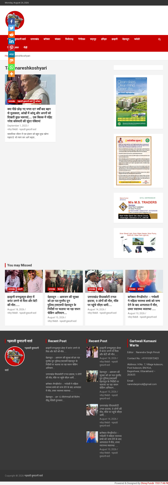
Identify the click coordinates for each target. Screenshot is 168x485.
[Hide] (9, 80)
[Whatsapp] (11, 67)
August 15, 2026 (56, 317)
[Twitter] (11, 28)
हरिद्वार (104, 39)
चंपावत (57, 39)
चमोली (137, 39)
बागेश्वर (47, 39)
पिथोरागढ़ (69, 39)
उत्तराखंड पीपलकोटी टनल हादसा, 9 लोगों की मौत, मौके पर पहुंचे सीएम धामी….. (103, 301)
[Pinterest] (11, 47)
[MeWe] (11, 54)
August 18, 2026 (15, 309)
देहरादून (125, 39)
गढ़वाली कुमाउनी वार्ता (25, 101)
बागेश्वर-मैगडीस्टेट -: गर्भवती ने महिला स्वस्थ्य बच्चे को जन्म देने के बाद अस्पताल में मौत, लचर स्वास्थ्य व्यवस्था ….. (144, 303)
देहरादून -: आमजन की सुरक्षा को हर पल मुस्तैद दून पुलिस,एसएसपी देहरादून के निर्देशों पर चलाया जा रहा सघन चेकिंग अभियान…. (64, 305)
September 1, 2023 (17, 125)
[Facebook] (11, 21)
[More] (11, 74)
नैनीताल (81, 39)
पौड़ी (25, 47)
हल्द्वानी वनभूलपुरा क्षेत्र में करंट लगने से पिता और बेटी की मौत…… (22, 301)
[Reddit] (11, 34)
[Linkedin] (11, 41)
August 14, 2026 (96, 309)
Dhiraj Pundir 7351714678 (154, 483)
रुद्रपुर (93, 39)
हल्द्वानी (114, 39)
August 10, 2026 (136, 313)
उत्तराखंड (35, 39)
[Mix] (11, 60)
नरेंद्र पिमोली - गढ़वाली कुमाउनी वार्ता (21, 129)
